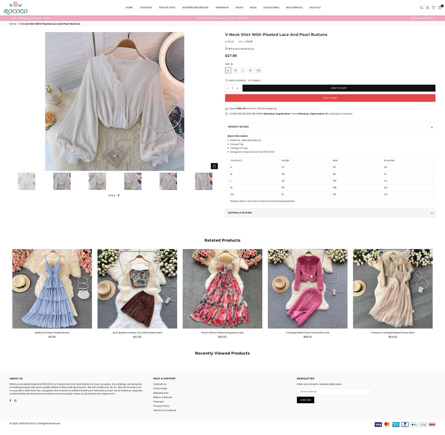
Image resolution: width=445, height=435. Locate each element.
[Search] (422, 7)
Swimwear (222, 7)
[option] (81, 18)
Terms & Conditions (164, 410)
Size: (229, 64)
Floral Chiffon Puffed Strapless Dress (222, 332)
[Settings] (427, 7)
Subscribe (305, 400)
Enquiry (255, 80)
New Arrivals (294, 7)
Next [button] (217, 102)
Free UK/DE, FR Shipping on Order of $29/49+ (222, 18)
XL (250, 70)
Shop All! (315, 7)
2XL (258, 70)
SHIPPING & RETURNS (240, 212)
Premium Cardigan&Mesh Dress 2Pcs (393, 332)
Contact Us (159, 384)
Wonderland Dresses (195, 7)
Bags (253, 7)
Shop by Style (167, 7)
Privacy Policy (161, 406)
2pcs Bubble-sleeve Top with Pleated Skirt (137, 332)
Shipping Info (160, 393)
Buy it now (330, 98)
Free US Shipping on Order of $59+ (31, 18)
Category (146, 7)
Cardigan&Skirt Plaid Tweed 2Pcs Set (307, 332)
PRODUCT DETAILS (238, 126)
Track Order (160, 388)
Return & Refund (162, 397)
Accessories (271, 7)
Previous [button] (13, 102)
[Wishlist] (433, 7)
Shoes (239, 7)
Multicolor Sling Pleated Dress (52, 332)
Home (129, 7)
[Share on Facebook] (118, 195)
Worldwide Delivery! (422, 18)
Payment (158, 401)
